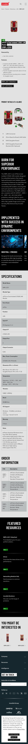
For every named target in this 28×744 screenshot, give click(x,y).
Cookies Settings (13, 734)
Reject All (13, 737)
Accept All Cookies (13, 740)
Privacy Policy (21, 729)
